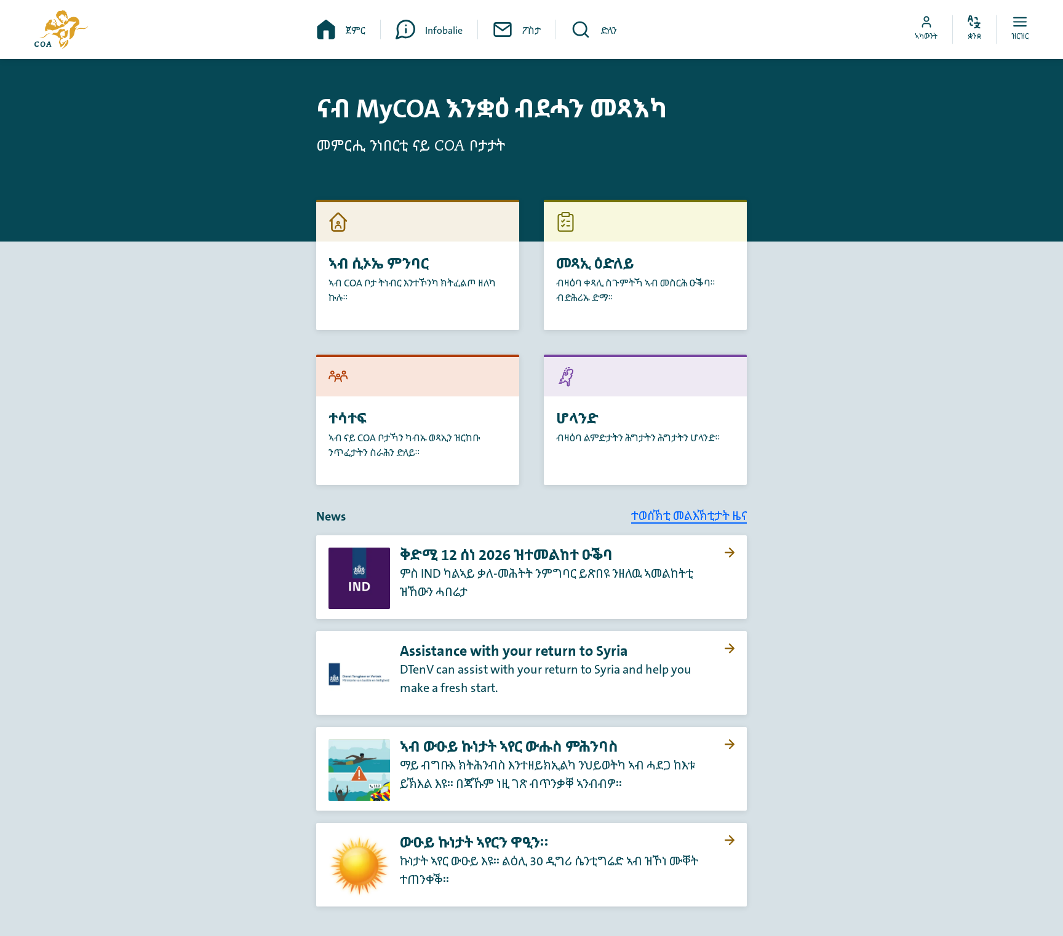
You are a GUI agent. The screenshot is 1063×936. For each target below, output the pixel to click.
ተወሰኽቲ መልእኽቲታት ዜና (689, 516)
